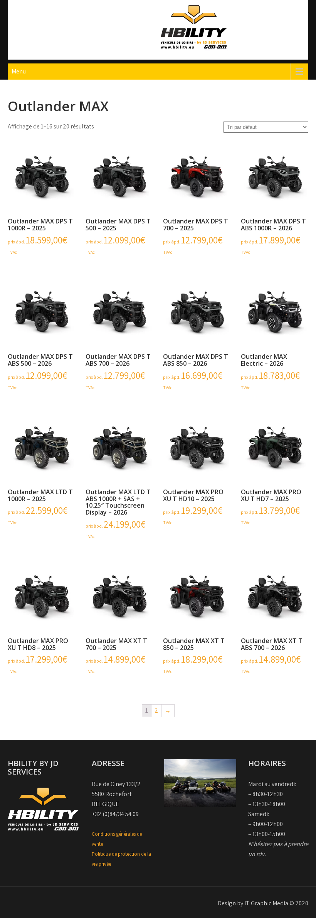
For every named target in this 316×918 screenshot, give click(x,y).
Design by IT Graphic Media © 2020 (263, 903)
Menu (19, 71)
